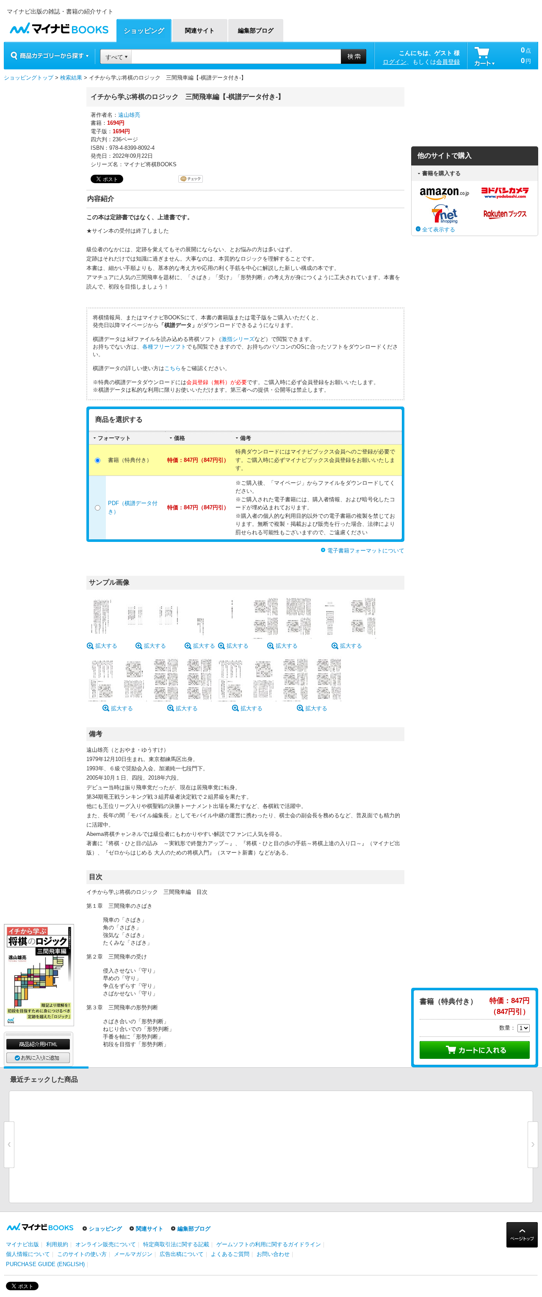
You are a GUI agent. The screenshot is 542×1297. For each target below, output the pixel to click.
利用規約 (57, 1244)
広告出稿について (182, 1254)
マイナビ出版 (22, 1244)
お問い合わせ (273, 1254)
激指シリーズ (237, 339)
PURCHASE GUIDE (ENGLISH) (45, 1264)
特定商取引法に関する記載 (176, 1244)
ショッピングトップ (28, 77)
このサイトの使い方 (82, 1254)
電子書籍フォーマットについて (365, 550)
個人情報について (28, 1254)
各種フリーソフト (164, 346)
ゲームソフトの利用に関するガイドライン (268, 1244)
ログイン (394, 61)
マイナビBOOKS (59, 26)
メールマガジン (133, 1254)
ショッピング (105, 1229)
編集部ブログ (193, 1229)
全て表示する (438, 229)
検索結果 (71, 77)
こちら (172, 368)
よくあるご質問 (230, 1254)
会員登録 (448, 61)
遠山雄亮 (129, 115)
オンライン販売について (105, 1244)
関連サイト (149, 1229)
